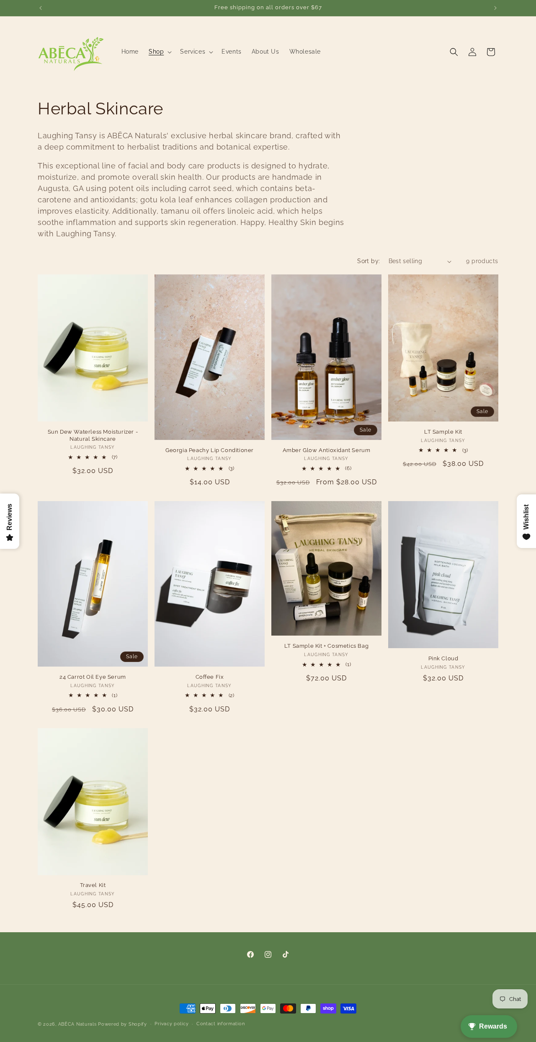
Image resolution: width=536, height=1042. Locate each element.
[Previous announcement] (40, 8)
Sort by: (368, 261)
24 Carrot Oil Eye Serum (92, 677)
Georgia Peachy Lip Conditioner (209, 450)
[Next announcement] (495, 8)
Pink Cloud (443, 658)
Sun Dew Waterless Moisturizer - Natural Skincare (93, 435)
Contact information (220, 1023)
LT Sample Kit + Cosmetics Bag (326, 646)
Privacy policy (171, 1023)
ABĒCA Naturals (78, 1024)
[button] (159, 51)
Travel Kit (93, 885)
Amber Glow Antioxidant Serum (327, 450)
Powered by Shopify (122, 1024)
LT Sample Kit (443, 432)
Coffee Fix (210, 677)
